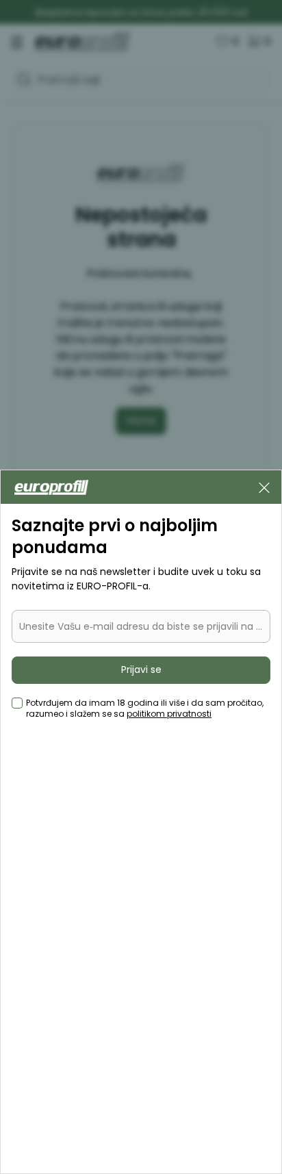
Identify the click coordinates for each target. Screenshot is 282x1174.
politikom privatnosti (169, 713)
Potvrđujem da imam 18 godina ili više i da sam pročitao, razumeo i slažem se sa (145, 708)
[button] (264, 486)
